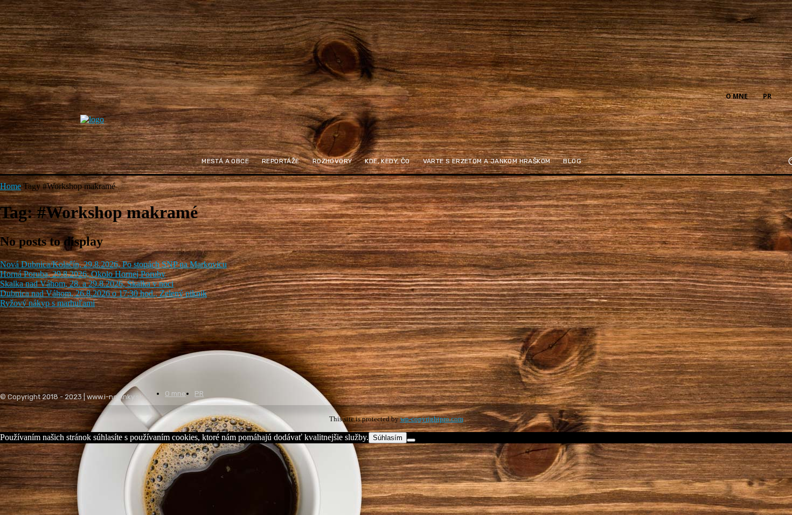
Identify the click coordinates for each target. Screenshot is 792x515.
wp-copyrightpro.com (431, 419)
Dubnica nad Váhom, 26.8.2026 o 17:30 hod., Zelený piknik (103, 293)
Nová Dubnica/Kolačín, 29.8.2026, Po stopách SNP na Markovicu (113, 264)
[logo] (119, 126)
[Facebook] (785, 95)
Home (10, 186)
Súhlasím (387, 438)
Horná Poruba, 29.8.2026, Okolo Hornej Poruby (82, 274)
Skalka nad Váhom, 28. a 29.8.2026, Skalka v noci (86, 283)
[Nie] (411, 440)
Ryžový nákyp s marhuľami (47, 303)
